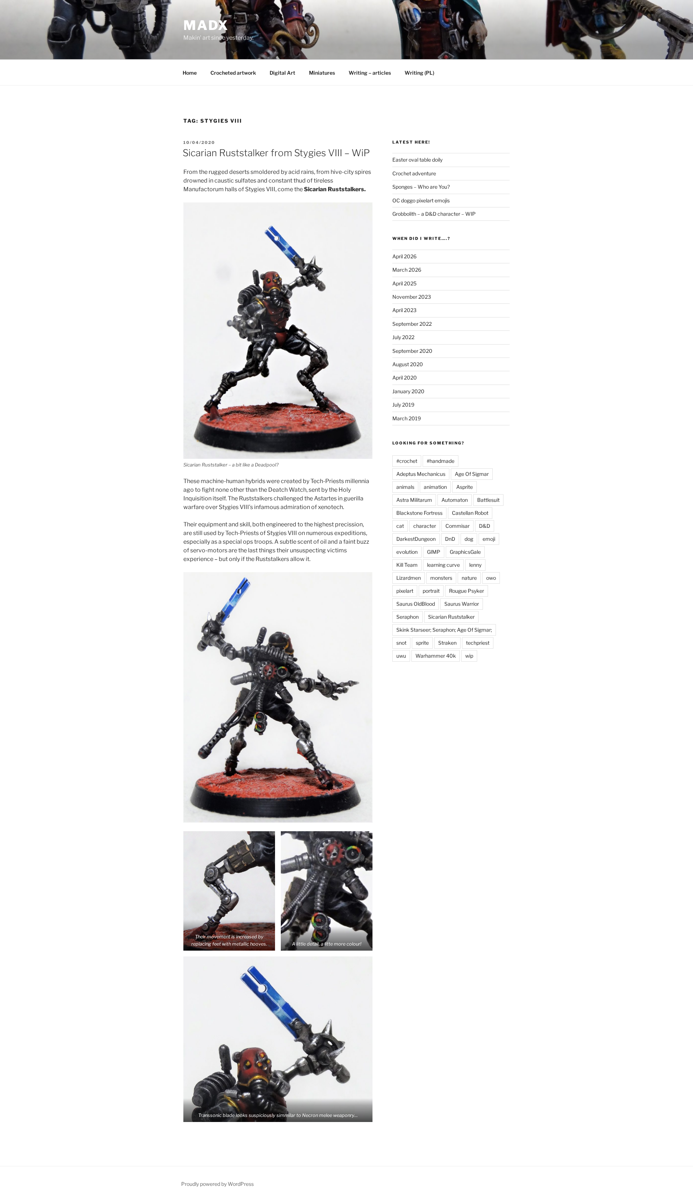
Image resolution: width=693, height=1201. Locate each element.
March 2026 (406, 270)
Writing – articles (370, 73)
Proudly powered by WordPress (217, 1184)
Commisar (457, 526)
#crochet (406, 461)
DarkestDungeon (416, 539)
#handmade (440, 461)
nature (469, 578)
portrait (431, 591)
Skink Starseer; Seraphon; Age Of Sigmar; (444, 630)
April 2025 (404, 283)
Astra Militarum (414, 500)
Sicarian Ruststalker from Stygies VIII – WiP (276, 152)
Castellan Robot (470, 513)
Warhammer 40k (435, 656)
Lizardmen (408, 578)
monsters (441, 578)
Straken (447, 643)
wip (469, 656)
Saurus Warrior (461, 604)
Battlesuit (488, 500)
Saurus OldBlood (415, 604)
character (424, 526)
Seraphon (407, 617)
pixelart (404, 591)
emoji (489, 539)
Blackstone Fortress (419, 513)
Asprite (464, 487)
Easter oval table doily (417, 160)
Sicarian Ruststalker (451, 617)
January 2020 (408, 391)
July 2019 (403, 405)
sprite (422, 643)
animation (435, 487)
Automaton (454, 500)
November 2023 (411, 297)
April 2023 (404, 310)
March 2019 (406, 418)
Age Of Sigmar (472, 474)
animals (405, 487)
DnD (450, 539)
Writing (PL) (419, 73)
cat (400, 526)
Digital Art (282, 73)
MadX (206, 25)
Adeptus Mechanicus (420, 474)
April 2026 (404, 256)
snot (401, 643)
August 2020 (407, 364)
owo (491, 578)
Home (190, 73)
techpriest (477, 643)
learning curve (443, 565)
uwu (401, 656)
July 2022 (403, 337)
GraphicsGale (465, 552)
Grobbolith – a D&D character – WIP (434, 214)
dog (469, 539)
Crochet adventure (414, 173)
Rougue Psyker (466, 591)
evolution (407, 552)
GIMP (433, 552)
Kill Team (407, 565)
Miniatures (322, 73)
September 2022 (412, 324)
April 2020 (404, 377)
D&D (484, 526)
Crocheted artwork (233, 73)
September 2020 (412, 351)
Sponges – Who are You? (421, 187)
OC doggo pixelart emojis (421, 200)
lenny (475, 565)
